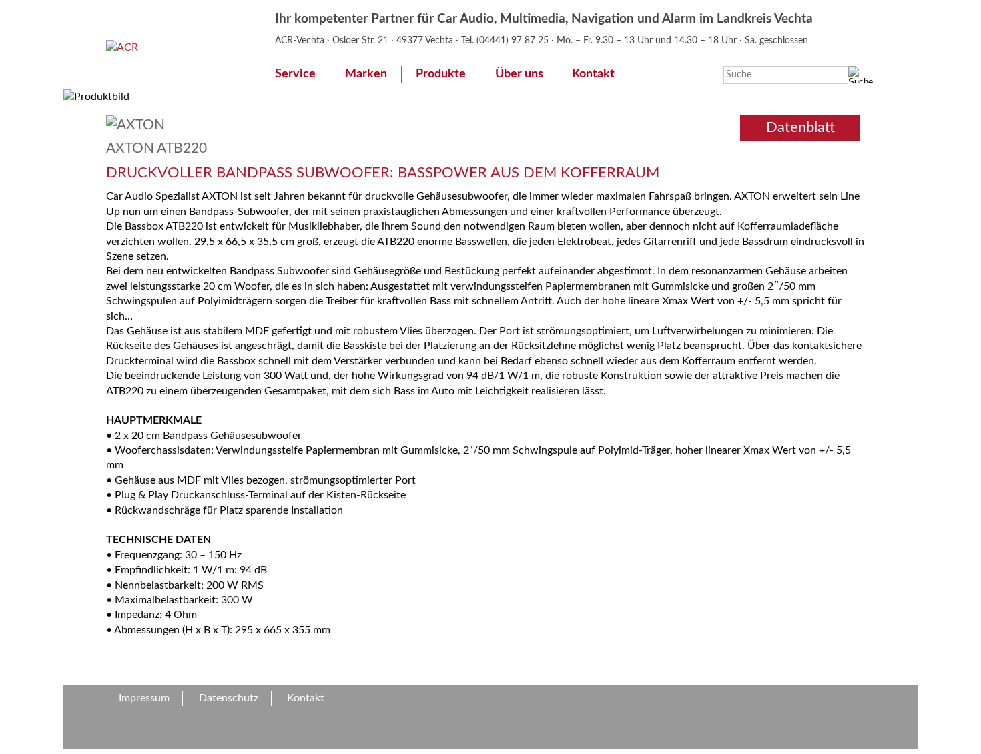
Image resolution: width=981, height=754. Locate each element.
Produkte (441, 73)
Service (295, 73)
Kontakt (593, 73)
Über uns (519, 73)
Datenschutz (228, 698)
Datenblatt (800, 127)
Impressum (144, 698)
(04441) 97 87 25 (513, 40)
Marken (366, 73)
